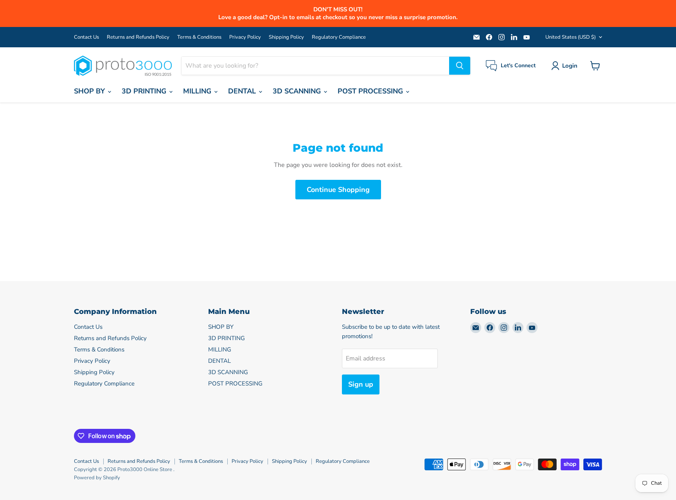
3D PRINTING (145, 91)
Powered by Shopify (97, 477)
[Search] (459, 66)
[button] (566, 65)
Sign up (360, 384)
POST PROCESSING (371, 91)
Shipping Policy (286, 37)
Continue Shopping (338, 189)
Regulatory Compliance (339, 37)
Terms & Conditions (199, 37)
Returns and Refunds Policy (138, 37)
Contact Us (86, 37)
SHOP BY (90, 91)
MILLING (198, 91)
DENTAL (243, 91)
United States (570, 37)
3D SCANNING (298, 91)
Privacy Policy (245, 37)
